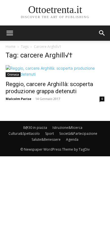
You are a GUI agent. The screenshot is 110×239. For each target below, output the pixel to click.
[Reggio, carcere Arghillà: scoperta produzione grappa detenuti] (55, 71)
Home (11, 46)
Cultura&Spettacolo (24, 133)
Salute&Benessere (46, 139)
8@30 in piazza (35, 127)
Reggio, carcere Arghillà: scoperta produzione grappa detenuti (49, 88)
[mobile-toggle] (10, 33)
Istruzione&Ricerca (67, 127)
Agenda (72, 139)
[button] (102, 33)
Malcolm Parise (18, 99)
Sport (49, 133)
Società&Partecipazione (78, 133)
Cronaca (13, 74)
